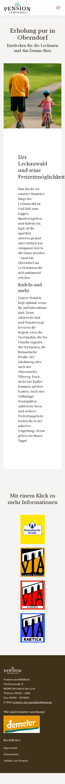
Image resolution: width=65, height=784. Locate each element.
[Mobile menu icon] (58, 8)
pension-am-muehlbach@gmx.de (32, 702)
